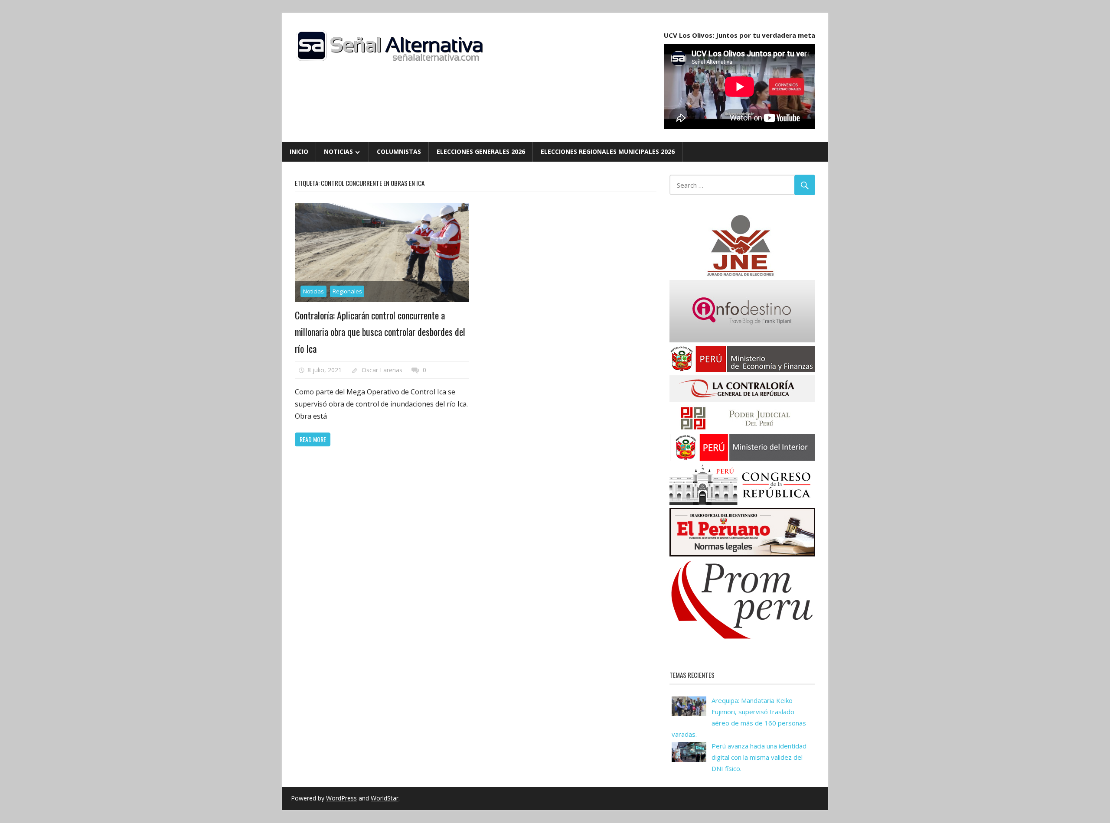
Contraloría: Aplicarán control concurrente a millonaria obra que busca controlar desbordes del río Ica (380, 331)
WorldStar (384, 798)
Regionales (347, 291)
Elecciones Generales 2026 (481, 151)
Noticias (338, 151)
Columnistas (399, 151)
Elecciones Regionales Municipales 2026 (608, 151)
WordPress (341, 798)
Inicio (299, 151)
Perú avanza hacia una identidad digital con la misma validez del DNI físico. (759, 757)
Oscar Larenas (382, 370)
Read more (313, 439)
